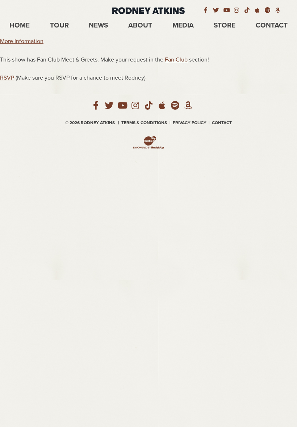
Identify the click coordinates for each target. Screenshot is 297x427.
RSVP (7, 77)
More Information (21, 41)
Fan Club (176, 59)
